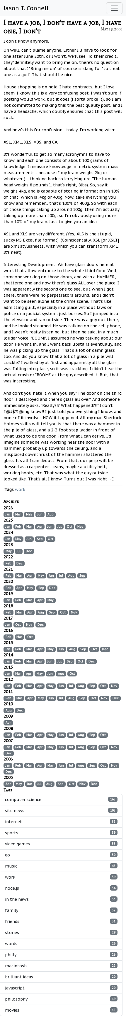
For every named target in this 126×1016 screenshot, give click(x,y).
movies (60, 1010)
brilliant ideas (60, 977)
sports (60, 832)
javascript (60, 988)
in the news (60, 899)
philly (60, 954)
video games (60, 844)
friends (60, 921)
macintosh (60, 965)
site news (60, 810)
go (60, 855)
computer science (60, 799)
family (60, 910)
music (60, 866)
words (60, 943)
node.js (60, 888)
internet (60, 821)
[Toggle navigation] (114, 8)
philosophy (60, 999)
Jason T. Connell (26, 8)
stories (60, 932)
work (20, 489)
